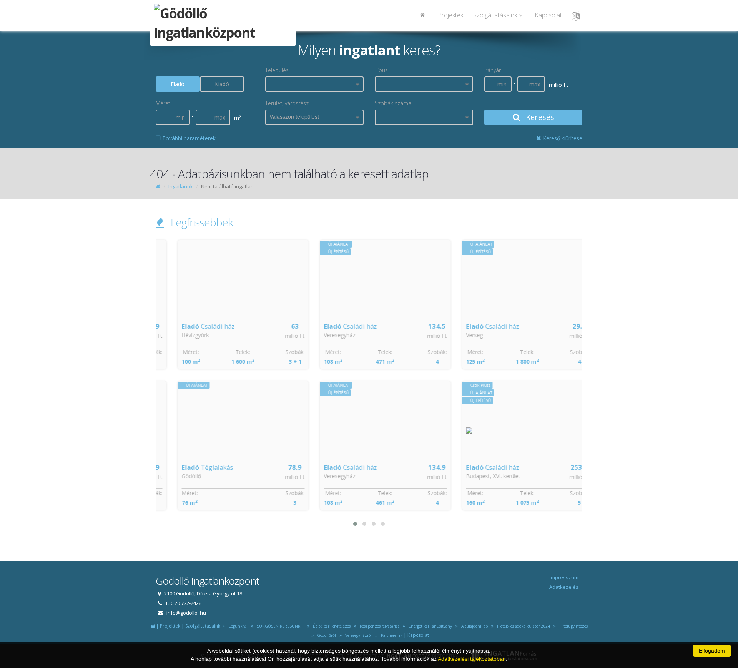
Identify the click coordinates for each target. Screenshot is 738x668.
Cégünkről (237, 626)
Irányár (492, 70)
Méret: (174, 352)
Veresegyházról (357, 635)
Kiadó (222, 84)
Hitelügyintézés (572, 626)
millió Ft (278, 335)
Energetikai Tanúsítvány (429, 626)
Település (277, 70)
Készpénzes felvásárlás (378, 626)
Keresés (539, 117)
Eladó (177, 84)
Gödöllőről (325, 635)
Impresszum (564, 577)
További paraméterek (188, 138)
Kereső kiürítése (561, 138)
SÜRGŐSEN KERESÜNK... (279, 626)
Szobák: (278, 352)
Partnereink (390, 635)
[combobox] (314, 84)
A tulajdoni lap (473, 626)
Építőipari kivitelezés (331, 626)
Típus (381, 70)
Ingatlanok (180, 186)
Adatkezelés (563, 586)
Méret (163, 103)
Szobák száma (393, 103)
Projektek (450, 15)
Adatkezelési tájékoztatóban (472, 659)
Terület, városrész (287, 103)
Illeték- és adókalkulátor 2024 (522, 626)
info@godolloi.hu (186, 612)
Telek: (226, 352)
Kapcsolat (548, 15)
